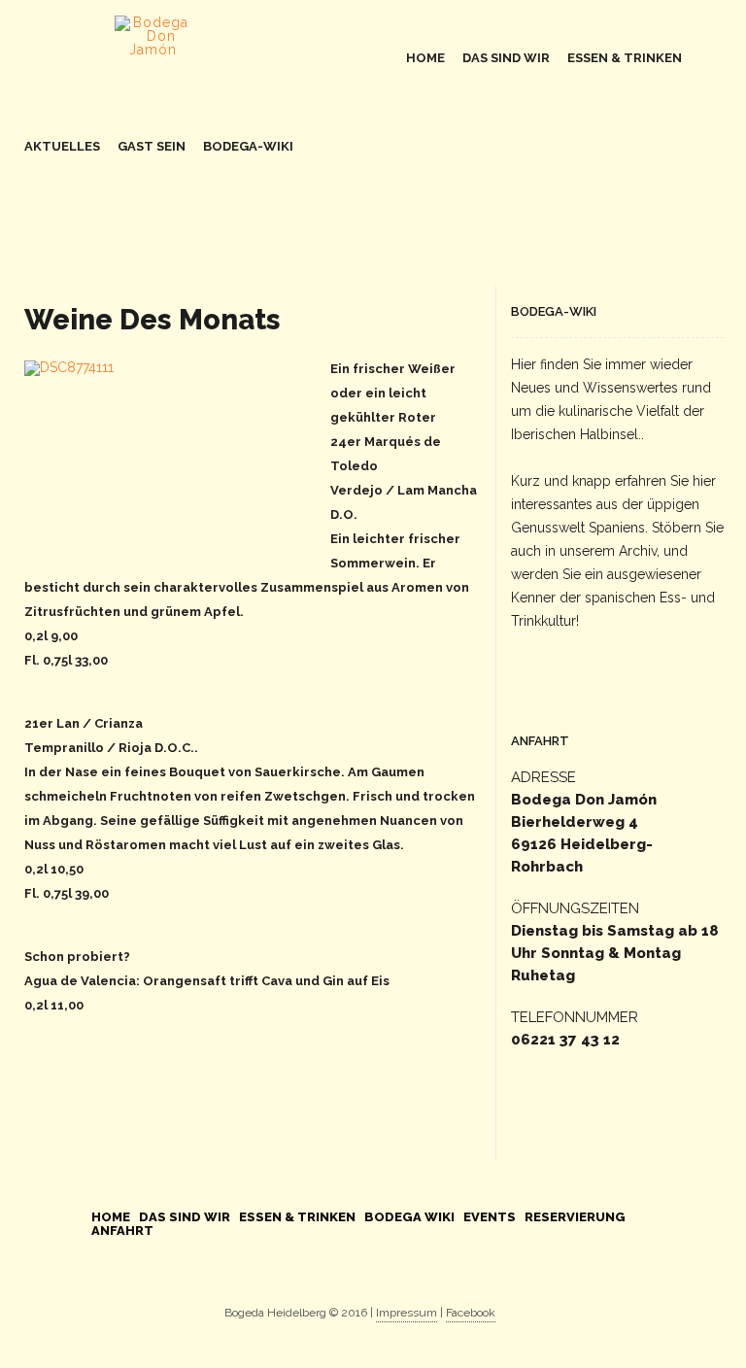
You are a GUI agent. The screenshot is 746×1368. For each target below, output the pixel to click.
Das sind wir (506, 58)
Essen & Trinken (624, 58)
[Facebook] (359, 1271)
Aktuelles (62, 146)
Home (425, 58)
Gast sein (152, 146)
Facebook (470, 1312)
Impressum (406, 1312)
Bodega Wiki (409, 1217)
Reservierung (575, 1217)
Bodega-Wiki (248, 146)
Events (489, 1217)
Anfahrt (122, 1230)
